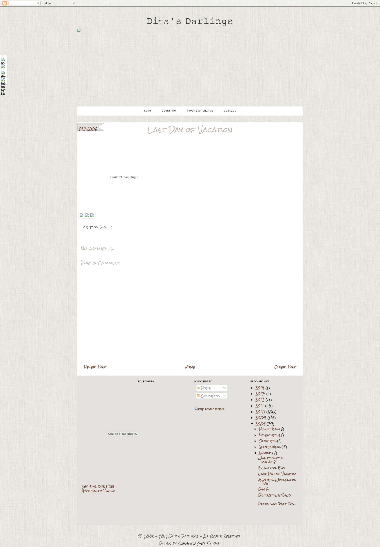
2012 (260, 399)
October (268, 440)
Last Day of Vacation (278, 473)
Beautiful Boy (271, 467)
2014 (260, 387)
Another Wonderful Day (277, 481)
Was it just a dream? (270, 459)
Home (190, 367)
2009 (261, 417)
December (269, 428)
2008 (261, 423)
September (270, 446)
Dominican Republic (276, 503)
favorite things (200, 110)
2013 (260, 393)
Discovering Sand (274, 495)
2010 (260, 411)
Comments (209, 395)
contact (230, 110)
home (147, 110)
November (269, 435)
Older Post (285, 367)
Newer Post (95, 367)
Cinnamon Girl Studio (198, 543)
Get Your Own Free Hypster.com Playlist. (99, 488)
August (265, 453)
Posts (205, 388)
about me (169, 110)
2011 (260, 405)
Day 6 (263, 489)
